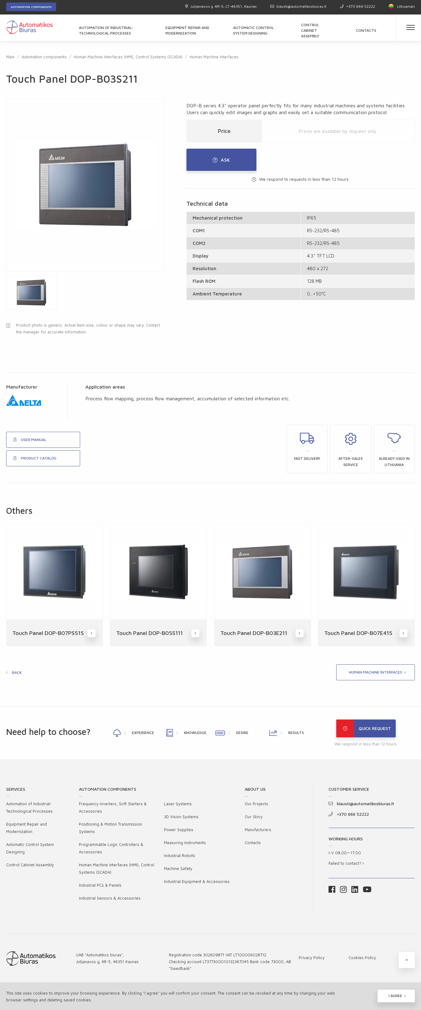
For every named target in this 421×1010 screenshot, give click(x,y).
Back (17, 672)
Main (10, 56)
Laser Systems (178, 803)
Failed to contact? (345, 863)
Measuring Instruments (185, 842)
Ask (225, 160)
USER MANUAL (33, 439)
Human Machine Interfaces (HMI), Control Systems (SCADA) (128, 56)
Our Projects (256, 803)
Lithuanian (406, 6)
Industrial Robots (179, 855)
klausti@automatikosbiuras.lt (301, 6)
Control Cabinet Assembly (310, 30)
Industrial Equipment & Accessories (197, 881)
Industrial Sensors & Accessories (110, 898)
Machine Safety (178, 868)
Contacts (366, 30)
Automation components (31, 7)
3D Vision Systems (181, 816)
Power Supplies (178, 829)
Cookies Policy (362, 957)
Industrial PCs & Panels (100, 885)
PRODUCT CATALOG (38, 458)
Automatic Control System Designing (253, 30)
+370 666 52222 (360, 6)
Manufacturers (258, 829)
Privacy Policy (312, 957)
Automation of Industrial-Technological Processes (106, 30)
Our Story (254, 816)
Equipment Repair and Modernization (187, 30)
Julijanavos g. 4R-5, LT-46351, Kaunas (223, 6)
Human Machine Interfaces (214, 56)
